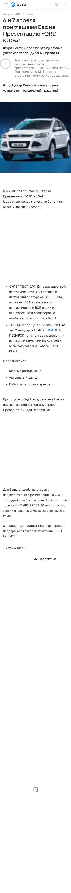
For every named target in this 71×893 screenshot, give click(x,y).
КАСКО (53, 330)
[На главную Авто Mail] (20, 4)
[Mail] (13, 4)
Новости (31, 13)
